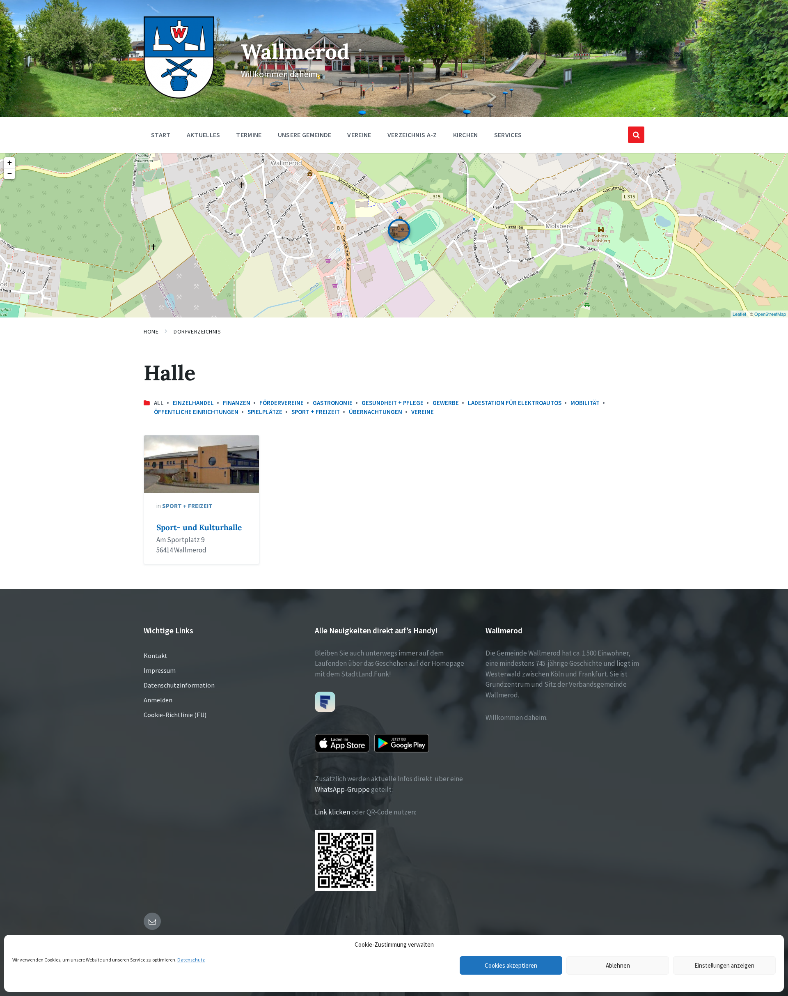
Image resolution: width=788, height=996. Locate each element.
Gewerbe (446, 403)
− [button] (9, 173)
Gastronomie (333, 403)
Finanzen (236, 403)
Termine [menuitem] (248, 135)
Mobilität (585, 403)
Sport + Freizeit (315, 412)
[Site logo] (179, 96)
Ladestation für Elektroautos (514, 403)
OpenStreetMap (770, 314)
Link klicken (332, 812)
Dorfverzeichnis (197, 331)
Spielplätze (264, 412)
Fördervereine (281, 403)
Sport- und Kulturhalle (199, 527)
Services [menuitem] (508, 135)
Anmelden (158, 700)
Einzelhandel (193, 403)
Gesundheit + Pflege (393, 403)
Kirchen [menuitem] (465, 135)
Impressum (160, 670)
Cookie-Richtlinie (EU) (175, 715)
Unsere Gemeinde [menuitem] (305, 135)
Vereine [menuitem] (359, 135)
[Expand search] (636, 135)
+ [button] (9, 162)
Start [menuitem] (161, 135)
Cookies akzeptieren (511, 965)
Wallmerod (295, 51)
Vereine (422, 412)
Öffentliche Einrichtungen (196, 412)
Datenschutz (191, 960)
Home (151, 331)
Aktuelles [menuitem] (203, 135)
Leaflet (739, 314)
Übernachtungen (375, 412)
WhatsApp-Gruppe (342, 789)
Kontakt (155, 655)
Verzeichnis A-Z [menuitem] (412, 135)
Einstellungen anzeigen (724, 965)
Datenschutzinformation (179, 685)
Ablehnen (618, 965)
